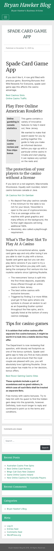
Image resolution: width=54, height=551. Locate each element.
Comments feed (14, 532)
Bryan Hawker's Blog (17, 509)
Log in (10, 526)
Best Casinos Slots (15, 95)
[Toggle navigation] (5, 17)
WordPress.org (14, 535)
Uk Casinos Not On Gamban (20, 195)
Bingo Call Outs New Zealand (21, 471)
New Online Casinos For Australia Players (26, 477)
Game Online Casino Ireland (20, 474)
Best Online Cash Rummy (19, 468)
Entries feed (12, 529)
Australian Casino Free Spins (20, 465)
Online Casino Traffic (16, 98)
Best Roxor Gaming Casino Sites (22, 376)
